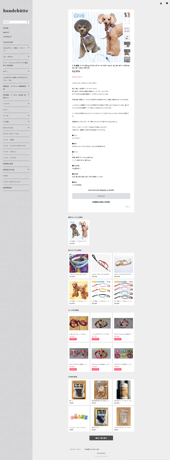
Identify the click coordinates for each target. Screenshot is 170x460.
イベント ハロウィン (9, 152)
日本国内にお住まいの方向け (101, 202)
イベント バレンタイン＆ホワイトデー (14, 146)
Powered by (99, 456)
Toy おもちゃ (8, 57)
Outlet (5, 176)
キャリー (5, 110)
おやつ (5, 71)
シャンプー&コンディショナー (12, 182)
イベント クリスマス (9, 158)
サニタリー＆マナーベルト (11, 134)
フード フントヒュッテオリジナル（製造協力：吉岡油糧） (15, 64)
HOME (6, 28)
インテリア (6, 104)
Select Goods (8, 128)
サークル (6, 116)
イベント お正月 (8, 140)
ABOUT (6, 32)
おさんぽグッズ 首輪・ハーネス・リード (14, 49)
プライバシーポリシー (75, 449)
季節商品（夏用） (8, 164)
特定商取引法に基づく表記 (92, 449)
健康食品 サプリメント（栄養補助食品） (14, 87)
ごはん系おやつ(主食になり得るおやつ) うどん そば (16, 79)
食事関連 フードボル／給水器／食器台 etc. (14, 96)
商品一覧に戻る (101, 438)
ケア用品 (6, 122)
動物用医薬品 (7, 188)
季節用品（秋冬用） (9, 170)
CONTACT (7, 37)
